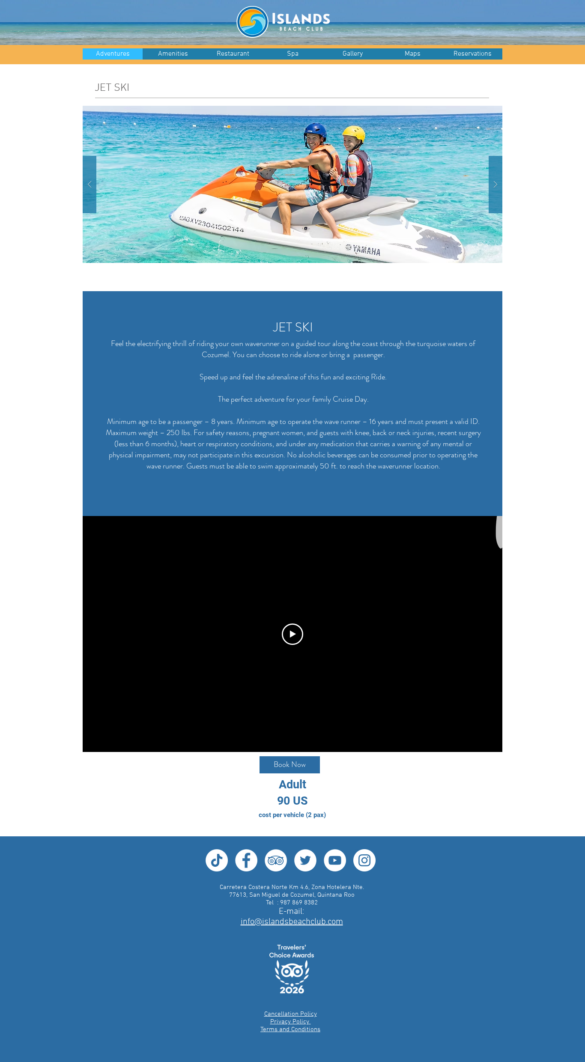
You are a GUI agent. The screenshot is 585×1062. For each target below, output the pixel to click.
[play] (482, 113)
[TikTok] (217, 860)
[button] (352, 54)
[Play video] (292, 634)
